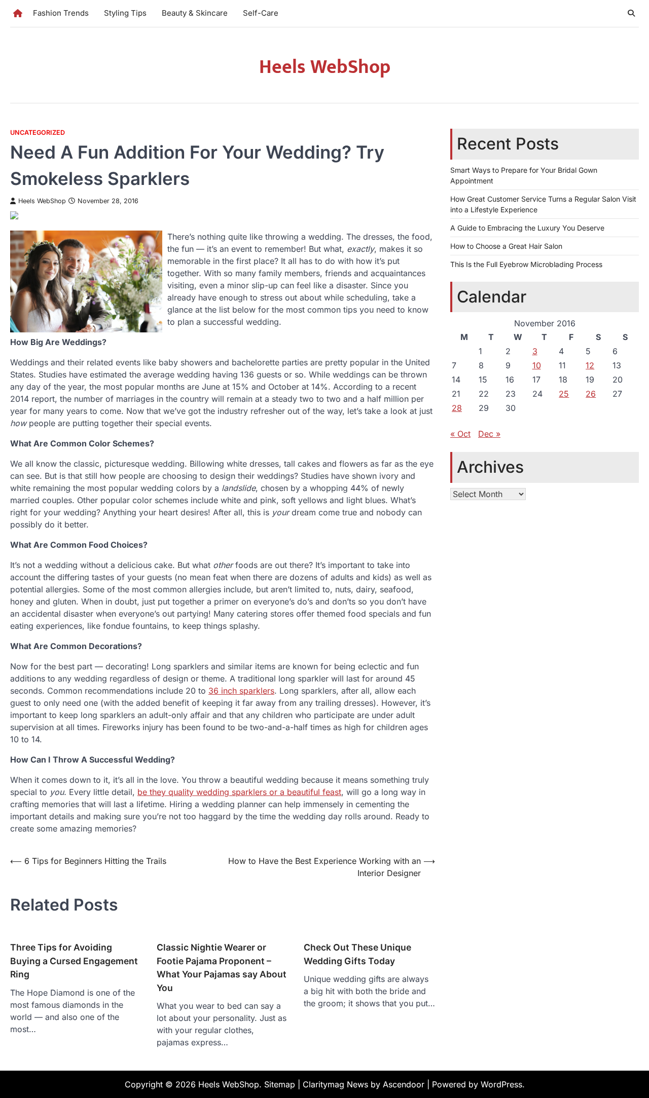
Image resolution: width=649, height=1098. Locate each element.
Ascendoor (403, 1084)
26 (591, 393)
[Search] (631, 13)
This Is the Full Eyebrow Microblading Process (526, 263)
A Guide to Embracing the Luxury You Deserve (527, 227)
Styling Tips (125, 13)
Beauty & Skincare (195, 13)
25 (564, 393)
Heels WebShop (324, 67)
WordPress (501, 1084)
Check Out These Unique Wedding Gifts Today (357, 954)
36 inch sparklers (241, 691)
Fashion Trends (61, 13)
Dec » (489, 433)
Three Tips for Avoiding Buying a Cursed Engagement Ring (74, 960)
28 (457, 407)
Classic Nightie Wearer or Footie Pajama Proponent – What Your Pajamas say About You (221, 967)
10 (536, 365)
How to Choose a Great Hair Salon (506, 245)
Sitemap (279, 1084)
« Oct (460, 433)
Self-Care (260, 13)
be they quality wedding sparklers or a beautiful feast (239, 792)
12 (590, 365)
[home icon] (17, 13)
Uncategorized (37, 132)
